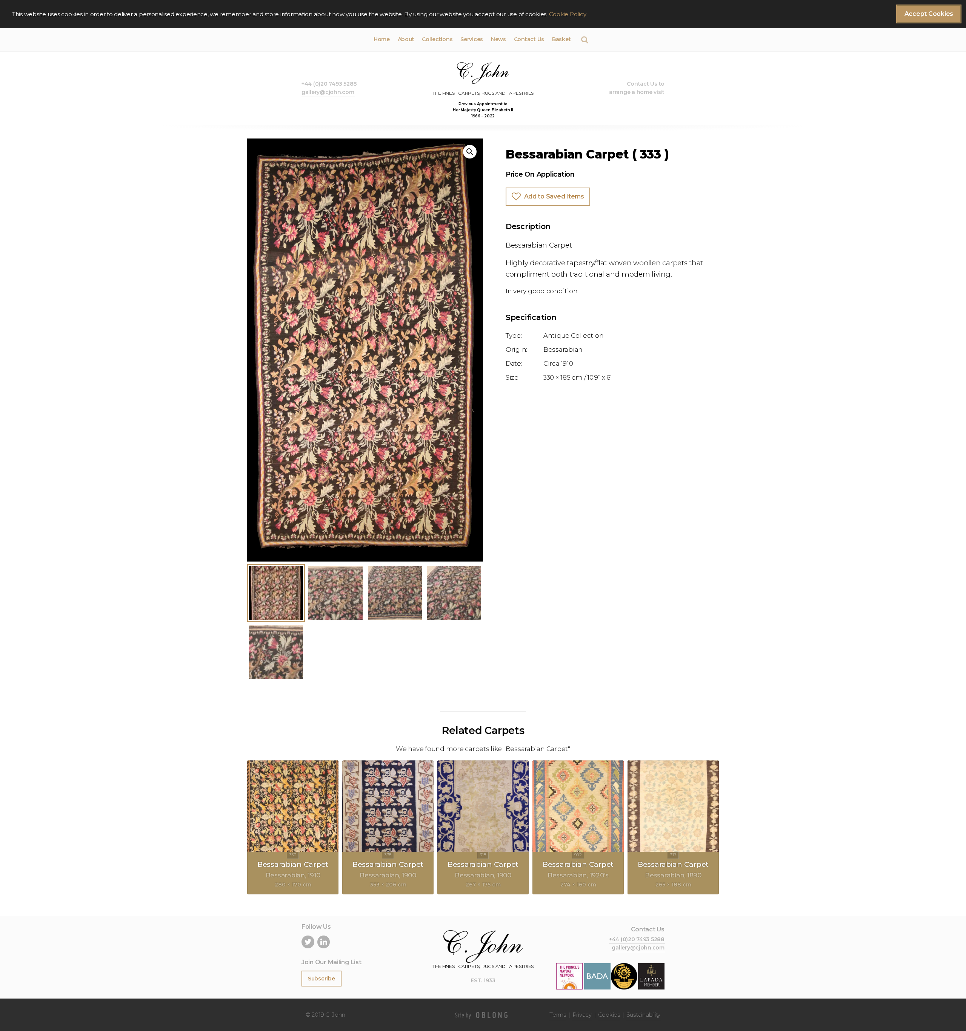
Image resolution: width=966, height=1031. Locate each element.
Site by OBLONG (483, 1015)
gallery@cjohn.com (327, 92)
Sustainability (643, 1014)
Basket (561, 39)
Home (382, 39)
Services (471, 39)
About (406, 39)
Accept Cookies (928, 13)
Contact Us (529, 39)
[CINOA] (624, 976)
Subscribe (321, 978)
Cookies (609, 1014)
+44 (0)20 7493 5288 (329, 83)
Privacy (582, 1014)
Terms (557, 1014)
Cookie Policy (567, 14)
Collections (437, 39)
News (498, 39)
